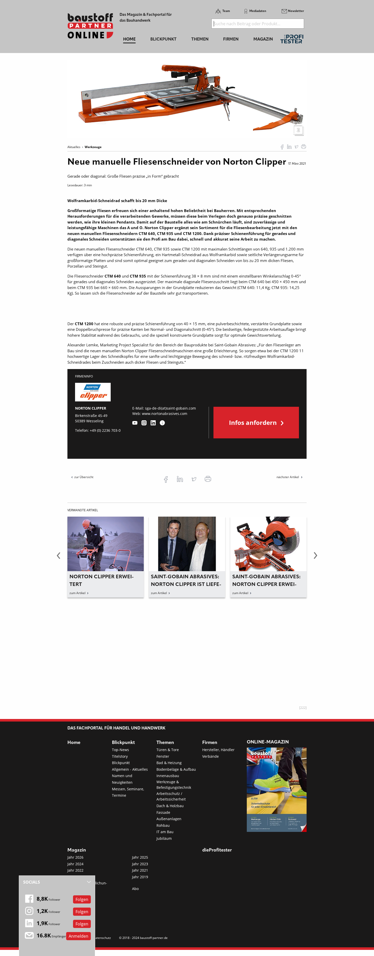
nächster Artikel (288, 477)
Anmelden (78, 936)
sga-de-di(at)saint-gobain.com (170, 408)
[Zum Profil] (162, 422)
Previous (58, 558)
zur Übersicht (83, 477)
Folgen (82, 899)
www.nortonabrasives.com (164, 413)
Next (315, 558)
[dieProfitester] (291, 40)
